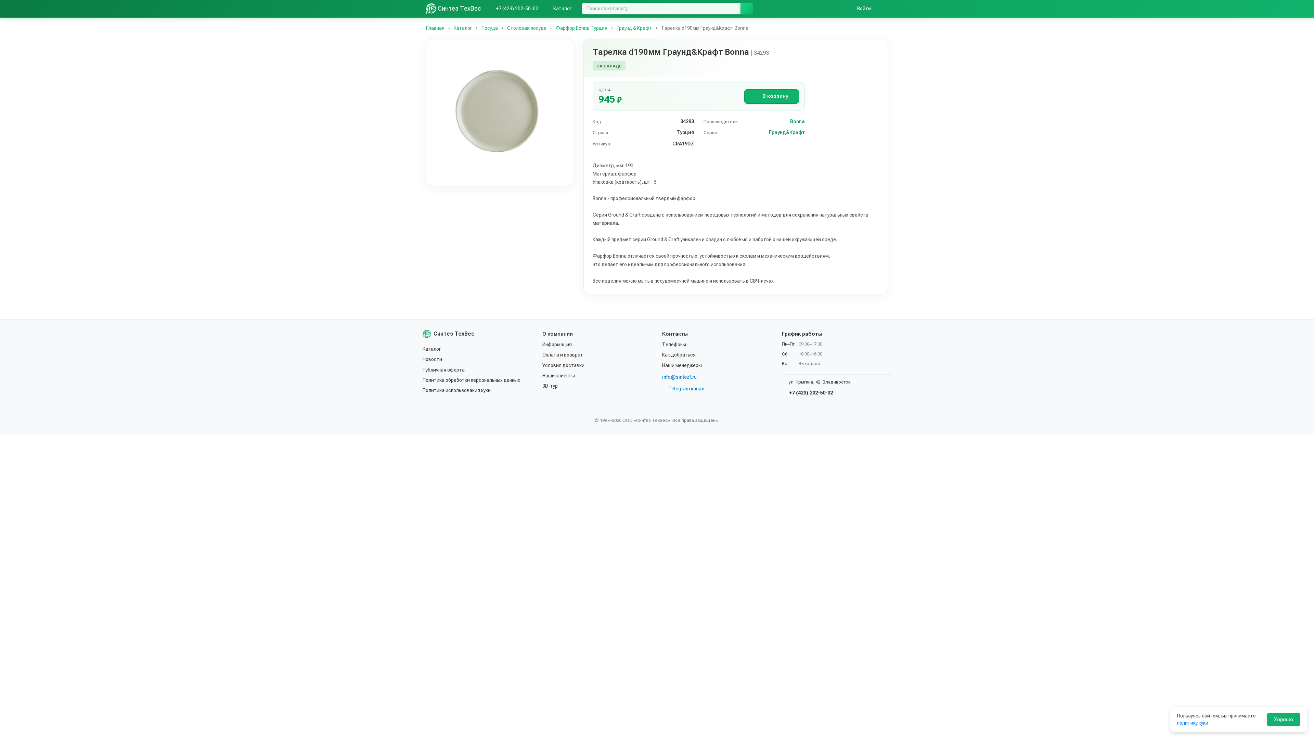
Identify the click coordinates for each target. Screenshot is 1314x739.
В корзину (775, 96)
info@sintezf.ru (679, 377)
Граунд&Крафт (787, 132)
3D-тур (550, 386)
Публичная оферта (444, 370)
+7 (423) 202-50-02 (810, 393)
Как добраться (679, 355)
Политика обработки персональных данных (471, 380)
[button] (499, 112)
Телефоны (674, 344)
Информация (557, 344)
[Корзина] (884, 8)
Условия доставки (563, 365)
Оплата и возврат (562, 355)
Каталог (432, 349)
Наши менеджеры (682, 365)
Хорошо (1283, 719)
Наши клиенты (558, 375)
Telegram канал (686, 388)
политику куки (1192, 723)
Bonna (797, 121)
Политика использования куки (457, 390)
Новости (432, 359)
